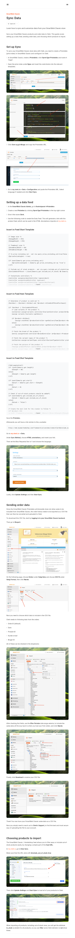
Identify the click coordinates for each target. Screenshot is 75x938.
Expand (38, 284)
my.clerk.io (62, 221)
